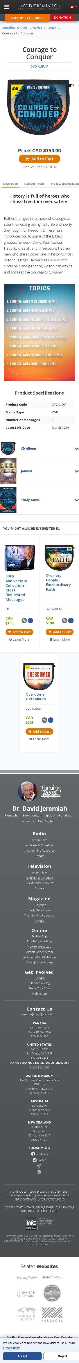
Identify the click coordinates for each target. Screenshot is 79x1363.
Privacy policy (11, 1348)
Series (37, 28)
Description (10, 184)
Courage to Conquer (17, 33)
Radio (39, 834)
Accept (22, 1356)
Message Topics (34, 184)
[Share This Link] (24, 620)
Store (22, 28)
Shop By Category (26, 18)
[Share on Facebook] (30, 620)
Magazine (39, 899)
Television (39, 866)
